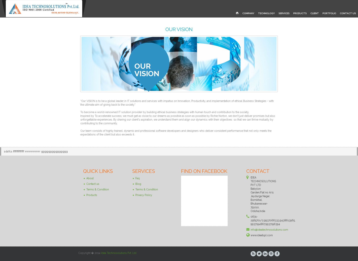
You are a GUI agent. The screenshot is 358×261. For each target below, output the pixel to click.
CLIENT (314, 13)
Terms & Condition (97, 189)
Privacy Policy (143, 195)
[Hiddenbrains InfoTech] (237, 12)
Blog (138, 183)
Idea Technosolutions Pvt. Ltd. (119, 252)
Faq (137, 178)
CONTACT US (348, 13)
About (90, 178)
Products (91, 195)
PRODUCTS (300, 13)
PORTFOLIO (329, 13)
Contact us (92, 183)
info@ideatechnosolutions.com (269, 229)
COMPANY (248, 13)
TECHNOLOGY (266, 13)
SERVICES (284, 13)
